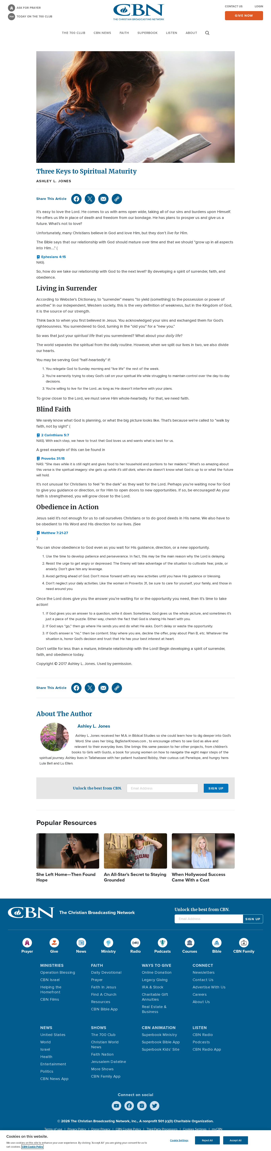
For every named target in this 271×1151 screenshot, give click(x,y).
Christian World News (105, 1044)
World (45, 1042)
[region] (135, 1140)
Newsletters (204, 972)
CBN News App (54, 1078)
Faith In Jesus (103, 987)
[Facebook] (76, 199)
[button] (51, 257)
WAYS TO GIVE (156, 965)
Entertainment (53, 1064)
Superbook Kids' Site (160, 1049)
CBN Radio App (207, 1049)
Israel (45, 1049)
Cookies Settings (195, 1129)
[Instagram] (142, 1106)
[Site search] (207, 35)
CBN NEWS (102, 33)
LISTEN (171, 33)
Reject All (207, 1140)
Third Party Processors (162, 1129)
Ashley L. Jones (53, 181)
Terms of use (53, 1129)
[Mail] (103, 199)
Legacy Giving (155, 979)
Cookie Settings (179, 1140)
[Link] (117, 199)
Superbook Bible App (161, 1042)
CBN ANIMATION (159, 1028)
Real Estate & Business (154, 1009)
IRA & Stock (152, 987)
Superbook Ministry (159, 1034)
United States (53, 1034)
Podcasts (201, 1042)
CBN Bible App (104, 1009)
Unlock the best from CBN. (97, 788)
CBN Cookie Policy (128, 1129)
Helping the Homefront (51, 990)
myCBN (217, 1129)
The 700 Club (73, 33)
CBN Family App (105, 1076)
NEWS (46, 1028)
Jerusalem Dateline (108, 1061)
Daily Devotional (106, 972)
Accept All (235, 1140)
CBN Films (49, 999)
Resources (100, 1001)
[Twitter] (90, 199)
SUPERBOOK (147, 33)
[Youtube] (116, 1106)
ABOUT (191, 33)
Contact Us (233, 6)
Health (46, 1056)
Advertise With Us (209, 987)
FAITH (124, 33)
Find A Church (104, 994)
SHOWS (98, 1028)
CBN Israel (50, 979)
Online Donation (157, 972)
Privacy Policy (77, 1129)
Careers (200, 994)
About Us (201, 1001)
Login (259, 6)
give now (244, 15)
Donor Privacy (100, 1129)
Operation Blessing (57, 972)
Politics (47, 1071)
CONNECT (203, 965)
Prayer (97, 979)
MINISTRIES (52, 965)
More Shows (102, 1069)
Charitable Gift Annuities (155, 997)
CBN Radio (203, 1034)
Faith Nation (102, 1054)
